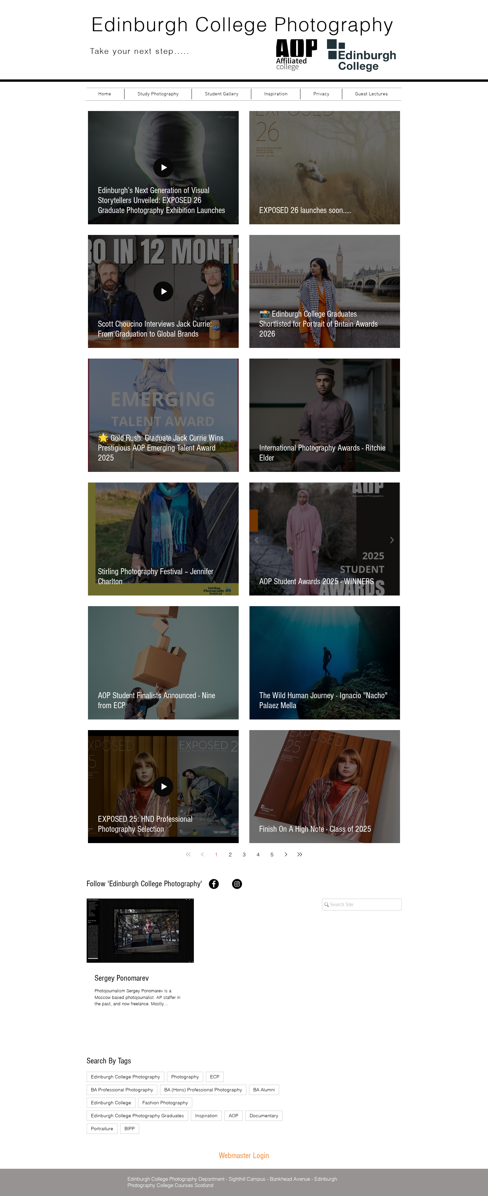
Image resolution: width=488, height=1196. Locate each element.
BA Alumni (264, 1090)
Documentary (264, 1116)
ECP (214, 1077)
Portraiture (102, 1129)
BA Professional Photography (122, 1090)
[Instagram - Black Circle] (237, 884)
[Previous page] (202, 854)
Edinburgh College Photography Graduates (137, 1116)
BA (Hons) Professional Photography (203, 1090)
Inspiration (206, 1116)
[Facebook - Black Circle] (214, 884)
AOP (233, 1116)
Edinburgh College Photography (125, 1077)
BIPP (129, 1129)
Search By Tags (109, 1060)
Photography (185, 1077)
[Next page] (286, 854)
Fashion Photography (165, 1103)
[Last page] (300, 854)
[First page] (188, 854)
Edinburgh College (111, 1103)
